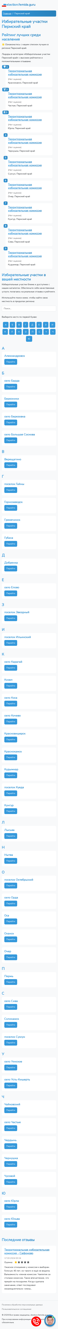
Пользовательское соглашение (16, 1309)
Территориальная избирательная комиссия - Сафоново (26, 1251)
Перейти (10, 361)
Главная (7, 13)
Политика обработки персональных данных (22, 1304)
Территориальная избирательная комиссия (25, 72)
